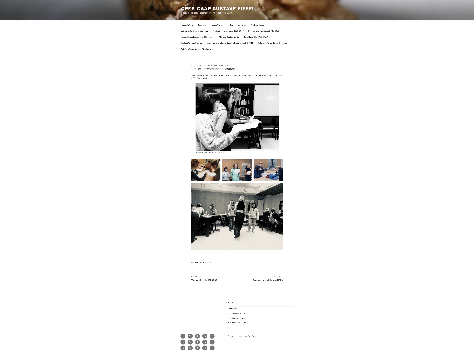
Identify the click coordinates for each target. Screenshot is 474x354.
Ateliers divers (257, 25)
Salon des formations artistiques (272, 43)
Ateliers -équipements (229, 37)
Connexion (232, 309)
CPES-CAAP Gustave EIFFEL (218, 8)
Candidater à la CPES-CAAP (256, 37)
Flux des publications (236, 313)
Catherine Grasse (222, 65)
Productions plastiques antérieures (196, 37)
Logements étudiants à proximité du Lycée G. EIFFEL (230, 43)
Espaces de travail (238, 25)
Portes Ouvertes (218, 25)
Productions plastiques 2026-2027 (228, 31)
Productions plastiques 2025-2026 (263, 31)
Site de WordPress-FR (237, 322)
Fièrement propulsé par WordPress (242, 336)
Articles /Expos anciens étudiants (196, 49)
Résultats (202, 25)
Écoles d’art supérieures (191, 43)
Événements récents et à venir (194, 31)
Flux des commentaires (237, 318)
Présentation (187, 25)
